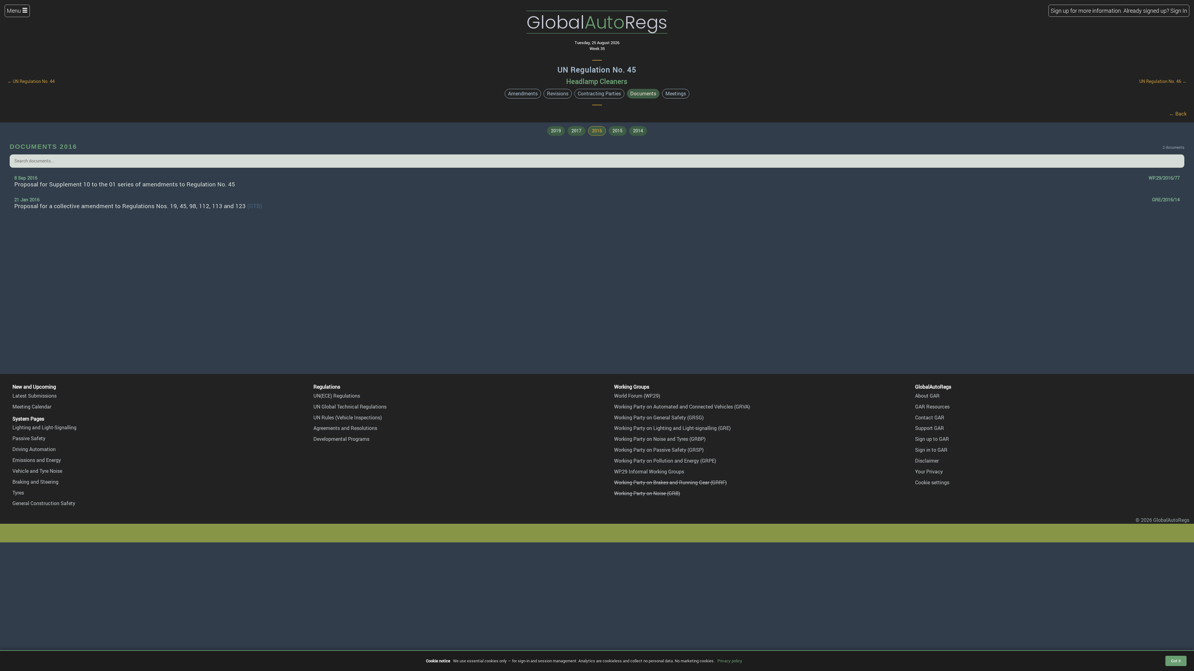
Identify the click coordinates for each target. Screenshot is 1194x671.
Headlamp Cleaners (596, 81)
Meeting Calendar (31, 406)
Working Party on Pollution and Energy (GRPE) (665, 460)
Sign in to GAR (931, 449)
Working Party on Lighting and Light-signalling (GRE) (672, 428)
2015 (617, 131)
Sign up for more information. (1086, 10)
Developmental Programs (341, 439)
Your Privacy (929, 471)
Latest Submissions (34, 395)
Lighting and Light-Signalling (44, 427)
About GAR (927, 395)
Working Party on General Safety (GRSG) (659, 417)
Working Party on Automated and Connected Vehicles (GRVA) (682, 406)
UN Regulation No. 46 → (1163, 81)
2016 (597, 131)
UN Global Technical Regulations (349, 406)
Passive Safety (28, 438)
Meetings (675, 93)
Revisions (557, 93)
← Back (1178, 113)
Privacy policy (729, 661)
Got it (1176, 661)
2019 (556, 131)
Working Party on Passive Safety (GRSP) (659, 449)
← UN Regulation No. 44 (31, 81)
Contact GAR (929, 417)
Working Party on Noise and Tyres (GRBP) (660, 439)
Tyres (18, 492)
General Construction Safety (43, 503)
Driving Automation (34, 449)
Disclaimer (927, 460)
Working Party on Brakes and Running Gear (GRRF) (670, 482)
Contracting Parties (599, 93)
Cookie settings (932, 482)
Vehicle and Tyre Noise (37, 471)
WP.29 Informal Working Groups (649, 471)
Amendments (523, 93)
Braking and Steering (35, 481)
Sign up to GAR (932, 439)
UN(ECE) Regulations (336, 395)
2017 (576, 131)
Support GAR (929, 428)
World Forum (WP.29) (637, 395)
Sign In (1178, 10)
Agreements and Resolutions (345, 428)
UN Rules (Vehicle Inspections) (347, 417)
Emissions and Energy (36, 460)
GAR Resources (932, 406)
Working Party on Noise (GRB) (647, 493)
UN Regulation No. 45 (597, 70)
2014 (638, 131)
